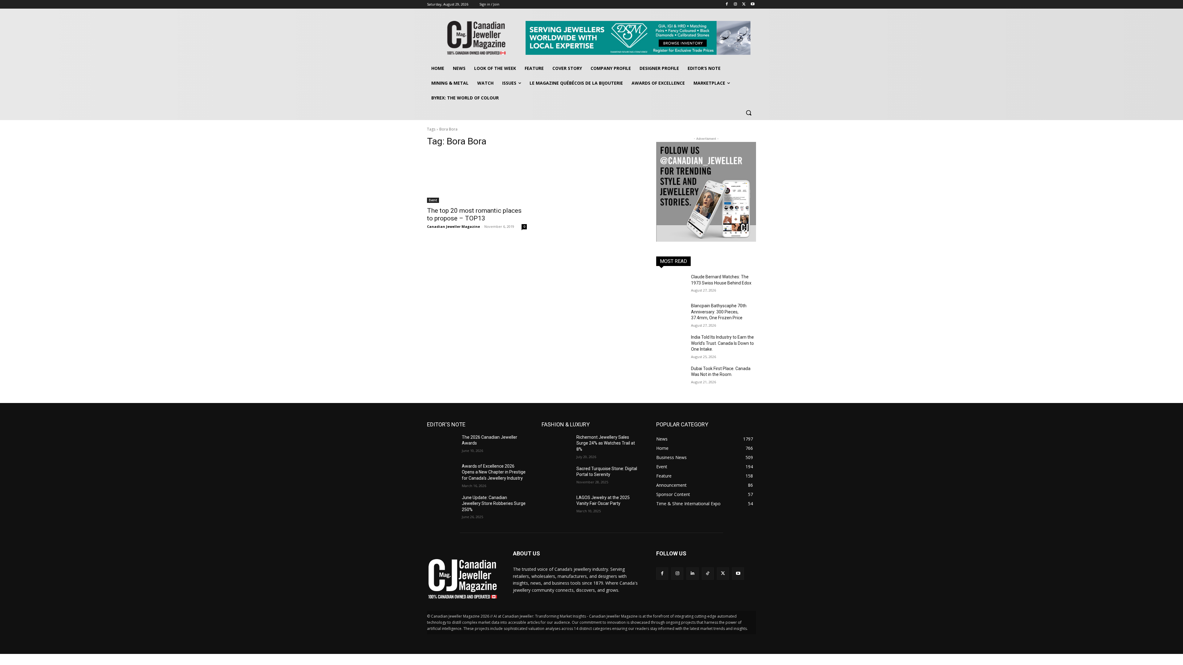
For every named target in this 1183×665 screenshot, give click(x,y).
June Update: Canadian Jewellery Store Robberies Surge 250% (494, 503)
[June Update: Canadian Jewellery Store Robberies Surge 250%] (442, 505)
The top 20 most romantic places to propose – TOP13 (474, 214)
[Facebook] (726, 4)
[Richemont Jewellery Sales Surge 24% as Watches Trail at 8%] (556, 444)
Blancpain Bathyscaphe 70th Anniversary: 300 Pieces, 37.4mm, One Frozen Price (718, 311)
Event (433, 200)
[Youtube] (752, 4)
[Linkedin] (692, 573)
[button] (748, 112)
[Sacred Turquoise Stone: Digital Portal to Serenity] (556, 476)
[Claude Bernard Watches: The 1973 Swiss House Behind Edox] (671, 284)
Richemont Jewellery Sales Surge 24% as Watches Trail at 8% (605, 443)
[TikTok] (708, 573)
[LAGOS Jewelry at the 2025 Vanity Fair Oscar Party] (556, 505)
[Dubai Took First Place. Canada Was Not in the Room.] (671, 376)
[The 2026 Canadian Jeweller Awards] (442, 444)
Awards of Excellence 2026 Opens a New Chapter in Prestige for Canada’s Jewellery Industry (494, 472)
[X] (743, 4)
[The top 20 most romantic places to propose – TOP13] (477, 178)
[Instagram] (735, 4)
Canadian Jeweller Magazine (453, 226)
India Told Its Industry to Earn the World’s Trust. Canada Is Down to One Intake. (722, 343)
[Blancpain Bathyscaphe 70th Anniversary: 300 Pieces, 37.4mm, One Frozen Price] (671, 313)
